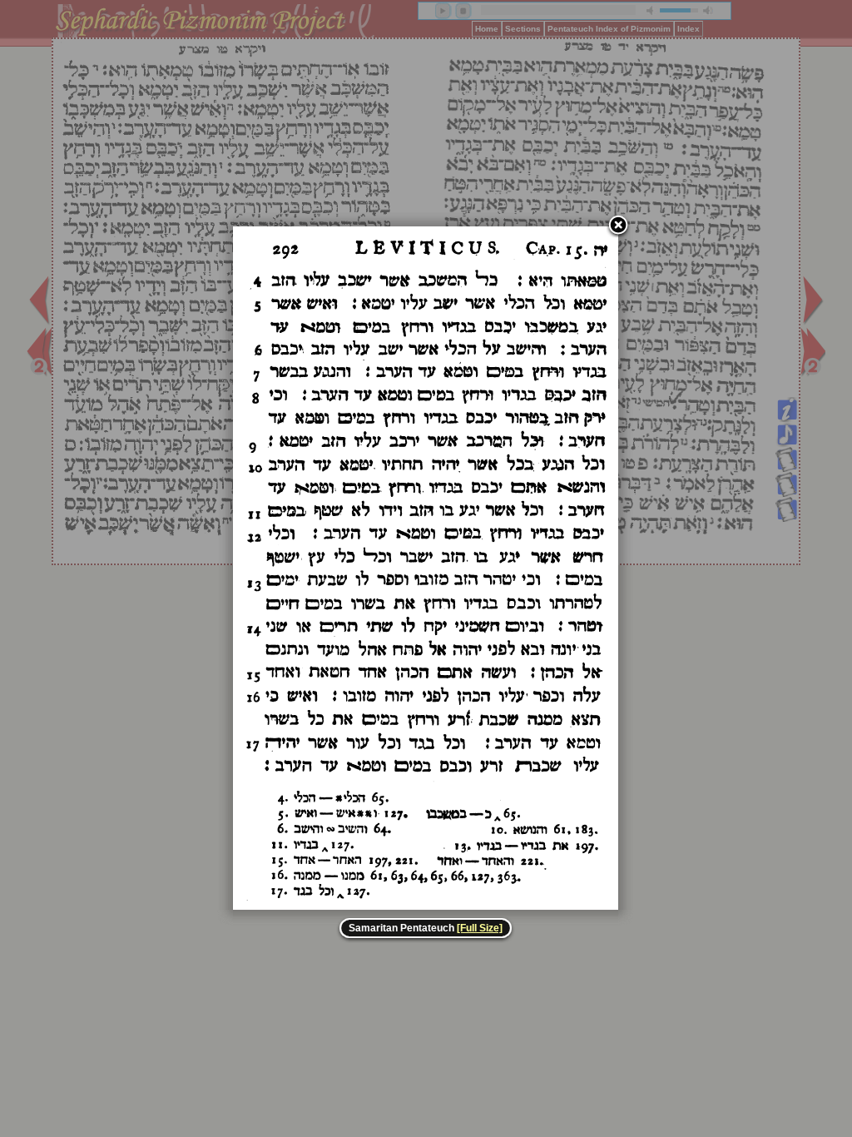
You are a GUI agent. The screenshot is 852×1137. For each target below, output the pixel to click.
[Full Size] (480, 928)
